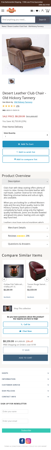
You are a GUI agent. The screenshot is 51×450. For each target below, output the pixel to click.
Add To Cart (27, 144)
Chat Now (27, 331)
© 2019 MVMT (41, 446)
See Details (7, 297)
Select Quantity (9, 133)
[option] (25, 54)
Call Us (27, 324)
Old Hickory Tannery (23, 102)
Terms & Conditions (12, 446)
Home (4, 26)
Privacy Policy (29, 446)
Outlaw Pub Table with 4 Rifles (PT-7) (13, 285)
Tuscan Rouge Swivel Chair (36, 285)
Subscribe (26, 430)
